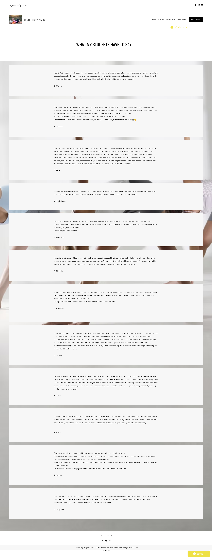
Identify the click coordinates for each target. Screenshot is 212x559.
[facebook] (195, 5)
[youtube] (202, 5)
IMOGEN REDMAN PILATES (34, 19)
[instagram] (199, 5)
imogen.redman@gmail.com (18, 5)
